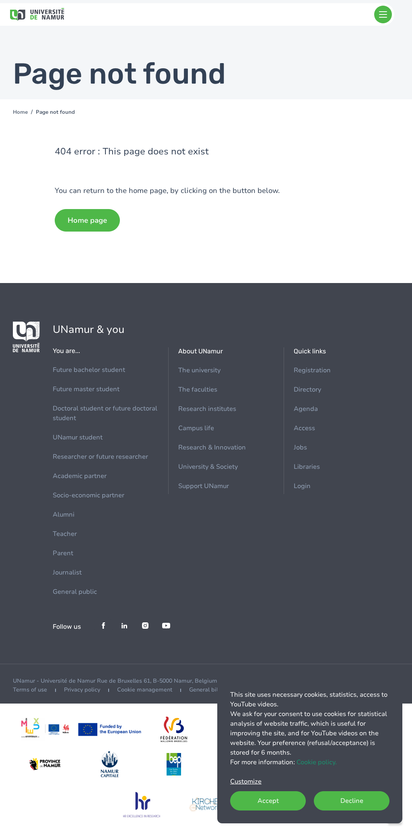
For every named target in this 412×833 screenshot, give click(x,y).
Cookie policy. (317, 762)
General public (75, 591)
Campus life (196, 428)
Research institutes (207, 408)
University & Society (208, 466)
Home (20, 112)
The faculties (197, 389)
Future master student (86, 389)
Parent (63, 553)
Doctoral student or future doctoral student (105, 413)
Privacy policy (82, 689)
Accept (268, 800)
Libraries (307, 466)
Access (304, 428)
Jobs (300, 447)
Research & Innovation (212, 447)
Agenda (306, 408)
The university (199, 370)
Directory (307, 389)
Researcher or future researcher (100, 456)
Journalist (67, 572)
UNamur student (78, 437)
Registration (312, 370)
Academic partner (80, 476)
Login (302, 486)
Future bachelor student (89, 369)
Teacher (65, 533)
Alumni (63, 514)
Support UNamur (203, 486)
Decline (351, 800)
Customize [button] (246, 781)
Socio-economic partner (88, 495)
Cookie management (144, 689)
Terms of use (30, 689)
